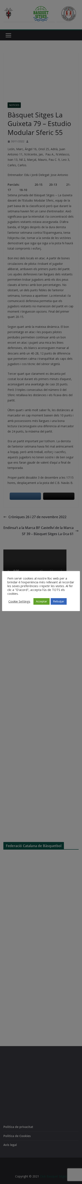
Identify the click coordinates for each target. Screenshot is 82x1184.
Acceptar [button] (41, 601)
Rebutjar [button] (58, 601)
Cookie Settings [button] (19, 601)
